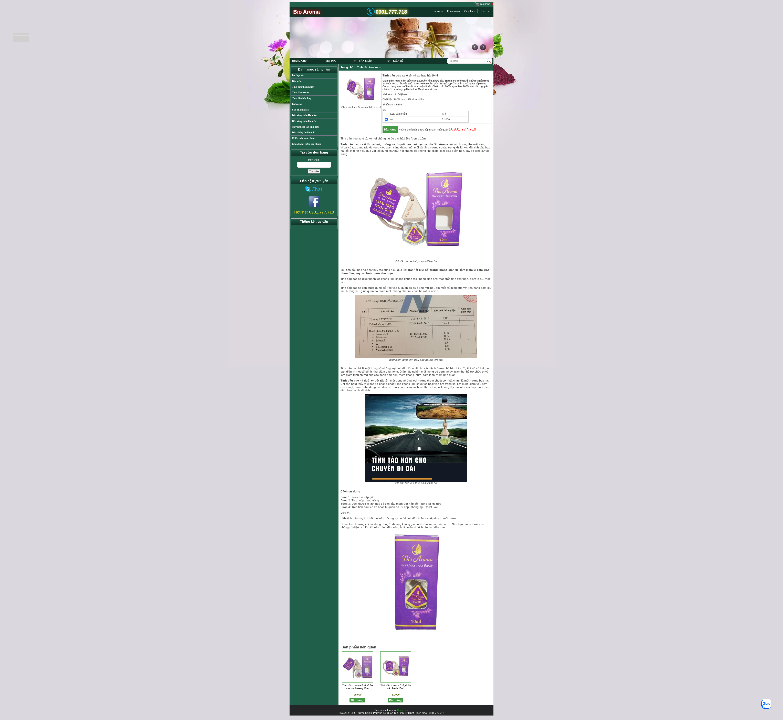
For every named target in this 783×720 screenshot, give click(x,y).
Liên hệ (485, 11)
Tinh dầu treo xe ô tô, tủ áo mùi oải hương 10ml (357, 687)
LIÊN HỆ (398, 60)
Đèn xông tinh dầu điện (304, 115)
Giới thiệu (469, 11)
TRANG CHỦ (299, 60)
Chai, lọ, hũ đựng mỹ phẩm (306, 144)
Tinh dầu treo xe (300, 92)
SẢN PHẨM (365, 60)
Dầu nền (296, 81)
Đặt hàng (390, 129)
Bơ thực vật (298, 75)
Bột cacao (297, 104)
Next (483, 47)
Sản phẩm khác (300, 109)
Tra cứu (314, 171)
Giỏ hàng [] (486, 4)
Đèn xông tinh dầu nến (304, 121)
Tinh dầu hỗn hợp (301, 98)
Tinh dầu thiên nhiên (303, 86)
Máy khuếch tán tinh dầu (305, 126)
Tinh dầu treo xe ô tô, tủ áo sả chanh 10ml (395, 687)
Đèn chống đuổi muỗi (303, 132)
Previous (474, 47)
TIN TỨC (330, 60)
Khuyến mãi (453, 11)
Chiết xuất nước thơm (303, 138)
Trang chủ (437, 11)
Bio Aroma (403, 710)
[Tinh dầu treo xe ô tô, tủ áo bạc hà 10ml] (361, 88)
